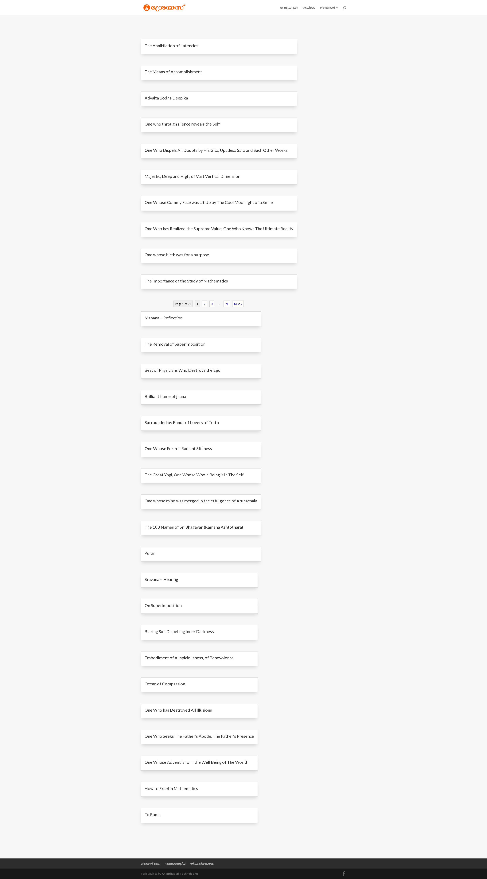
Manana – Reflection (163, 317)
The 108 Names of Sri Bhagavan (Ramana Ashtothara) (194, 527)
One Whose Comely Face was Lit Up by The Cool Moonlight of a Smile (209, 202)
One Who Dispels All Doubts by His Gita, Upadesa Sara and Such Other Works (216, 150)
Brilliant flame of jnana (165, 396)
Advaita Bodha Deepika (166, 97)
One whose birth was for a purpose (177, 254)
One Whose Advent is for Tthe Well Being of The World (196, 762)
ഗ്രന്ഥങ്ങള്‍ (327, 7)
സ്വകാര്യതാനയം (202, 863)
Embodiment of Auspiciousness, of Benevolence (189, 657)
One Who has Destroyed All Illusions (178, 710)
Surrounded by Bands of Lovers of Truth (182, 422)
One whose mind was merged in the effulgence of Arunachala (201, 500)
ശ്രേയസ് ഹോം (150, 863)
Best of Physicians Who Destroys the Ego (182, 370)
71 (226, 304)
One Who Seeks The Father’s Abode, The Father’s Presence (199, 736)
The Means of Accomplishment (173, 71)
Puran (150, 553)
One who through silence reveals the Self (182, 123)
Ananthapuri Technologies (180, 873)
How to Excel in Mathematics (171, 788)
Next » (238, 304)
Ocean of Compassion (165, 683)
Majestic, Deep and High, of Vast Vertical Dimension (192, 176)
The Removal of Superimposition (175, 344)
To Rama (153, 814)
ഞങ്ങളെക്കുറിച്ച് (175, 863)
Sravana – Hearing (161, 579)
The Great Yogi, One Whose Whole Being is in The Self (194, 474)
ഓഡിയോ (308, 7)
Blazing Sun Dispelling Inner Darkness (179, 631)
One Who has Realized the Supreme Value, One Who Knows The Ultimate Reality (219, 228)
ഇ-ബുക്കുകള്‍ (289, 7)
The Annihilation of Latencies (171, 45)
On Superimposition (163, 605)
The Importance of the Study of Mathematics (186, 280)
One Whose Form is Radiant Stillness (178, 448)
